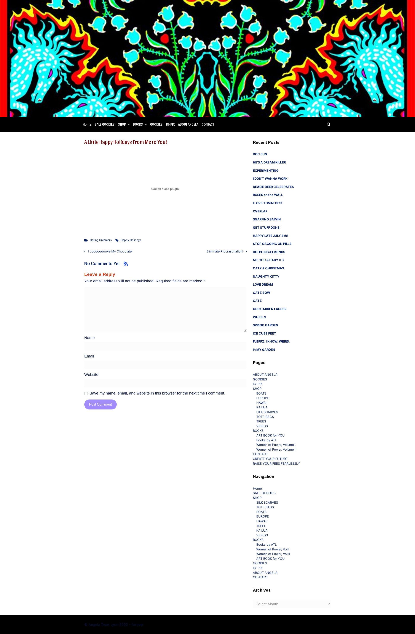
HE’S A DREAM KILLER (269, 162)
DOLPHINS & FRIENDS (269, 252)
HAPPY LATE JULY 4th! (270, 236)
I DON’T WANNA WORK (270, 178)
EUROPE (262, 398)
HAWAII (261, 402)
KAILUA (262, 407)
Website (91, 374)
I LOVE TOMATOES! (267, 203)
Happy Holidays (131, 240)
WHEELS (259, 317)
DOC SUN (260, 154)
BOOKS (138, 124)
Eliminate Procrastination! (225, 251)
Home (87, 124)
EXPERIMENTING (266, 170)
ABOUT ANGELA (188, 124)
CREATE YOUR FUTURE (270, 459)
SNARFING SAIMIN (267, 219)
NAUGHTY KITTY (266, 276)
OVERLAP (260, 211)
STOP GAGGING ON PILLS (272, 244)
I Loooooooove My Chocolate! (110, 251)
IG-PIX (170, 124)
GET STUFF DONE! (267, 227)
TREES (261, 421)
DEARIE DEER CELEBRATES (273, 187)
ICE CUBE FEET (264, 333)
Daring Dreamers (101, 240)
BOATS (261, 393)
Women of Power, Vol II (273, 554)
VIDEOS (262, 426)
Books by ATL (266, 440)
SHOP (122, 124)
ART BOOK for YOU (270, 435)
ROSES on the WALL (268, 195)
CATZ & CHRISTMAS (268, 268)
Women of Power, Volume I (275, 444)
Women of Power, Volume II (276, 449)
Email (89, 356)
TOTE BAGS (265, 417)
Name (89, 338)
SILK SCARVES (267, 412)
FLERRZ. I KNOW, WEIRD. (271, 341)
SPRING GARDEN (265, 325)
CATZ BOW (261, 292)
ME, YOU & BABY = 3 (268, 260)
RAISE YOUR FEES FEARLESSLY (276, 463)
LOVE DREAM (263, 284)
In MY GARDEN (264, 349)
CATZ (257, 300)
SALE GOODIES (105, 124)
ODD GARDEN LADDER (269, 309)
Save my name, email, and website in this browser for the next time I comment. (157, 393)
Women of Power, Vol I (272, 549)
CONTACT (208, 124)
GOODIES (156, 124)
